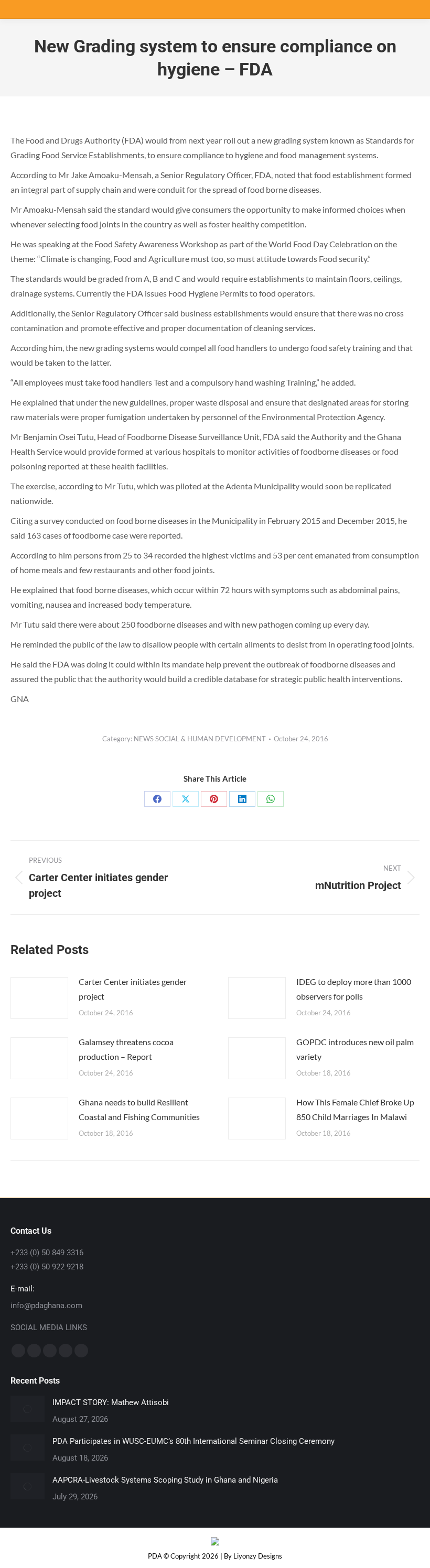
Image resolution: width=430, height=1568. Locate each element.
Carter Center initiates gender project (133, 989)
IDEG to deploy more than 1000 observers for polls (353, 989)
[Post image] (39, 998)
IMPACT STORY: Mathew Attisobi (110, 1402)
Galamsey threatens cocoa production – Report (126, 1049)
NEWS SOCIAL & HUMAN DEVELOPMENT (200, 738)
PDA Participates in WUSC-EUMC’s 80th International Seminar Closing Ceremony (193, 1441)
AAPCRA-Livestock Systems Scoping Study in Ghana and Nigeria (165, 1480)
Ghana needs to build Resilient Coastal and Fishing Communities (139, 1109)
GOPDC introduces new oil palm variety (355, 1049)
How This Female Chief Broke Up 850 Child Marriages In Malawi (355, 1109)
